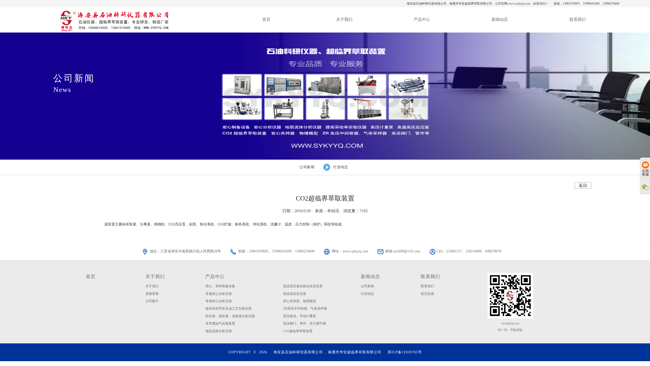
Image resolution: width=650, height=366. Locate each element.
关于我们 (155, 276)
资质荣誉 (152, 294)
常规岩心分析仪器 (218, 294)
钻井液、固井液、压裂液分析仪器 (230, 316)
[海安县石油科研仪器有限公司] (114, 20)
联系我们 (430, 276)
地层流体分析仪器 (218, 331)
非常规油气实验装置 (220, 323)
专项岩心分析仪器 (218, 301)
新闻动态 (370, 276)
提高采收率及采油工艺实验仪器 (228, 308)
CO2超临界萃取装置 (298, 331)
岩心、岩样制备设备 (220, 286)
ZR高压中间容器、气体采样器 (305, 308)
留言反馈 (427, 294)
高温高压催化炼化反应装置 (303, 286)
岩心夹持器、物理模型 (299, 301)
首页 (90, 276)
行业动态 (367, 294)
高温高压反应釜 (294, 294)
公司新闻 (367, 286)
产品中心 (215, 276)
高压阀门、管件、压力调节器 (304, 323)
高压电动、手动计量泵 (299, 316)
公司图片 (152, 301)
